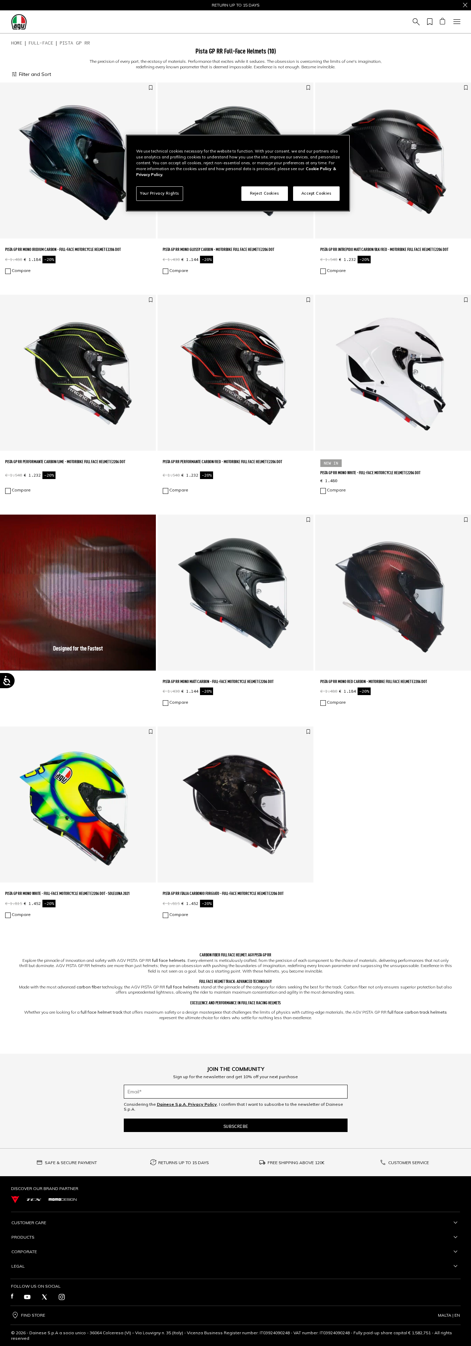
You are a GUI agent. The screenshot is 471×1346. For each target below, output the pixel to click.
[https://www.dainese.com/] (15, 1199)
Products (22, 1237)
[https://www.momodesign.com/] (63, 1199)
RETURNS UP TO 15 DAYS (183, 1162)
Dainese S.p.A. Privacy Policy (187, 1104)
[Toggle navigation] (456, 22)
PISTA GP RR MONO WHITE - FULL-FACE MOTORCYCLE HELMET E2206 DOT (370, 472)
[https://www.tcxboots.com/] (34, 1199)
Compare (21, 271)
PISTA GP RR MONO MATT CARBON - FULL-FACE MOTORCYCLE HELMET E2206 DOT (218, 681)
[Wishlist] (428, 22)
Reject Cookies (264, 193)
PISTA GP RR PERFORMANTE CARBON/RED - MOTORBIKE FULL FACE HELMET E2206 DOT (222, 461)
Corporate (24, 1251)
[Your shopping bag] (442, 22)
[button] (78, 593)
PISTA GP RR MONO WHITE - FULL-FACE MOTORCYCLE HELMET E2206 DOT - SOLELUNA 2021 (67, 893)
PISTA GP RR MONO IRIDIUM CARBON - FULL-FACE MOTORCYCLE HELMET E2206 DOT (63, 249)
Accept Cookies (316, 193)
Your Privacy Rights (159, 193)
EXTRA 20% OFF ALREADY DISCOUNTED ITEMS (236, 5)
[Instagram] (61, 1297)
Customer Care (28, 1222)
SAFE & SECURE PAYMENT (71, 1162)
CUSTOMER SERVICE (408, 1162)
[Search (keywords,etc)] (415, 22)
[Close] (465, 5)
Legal (18, 1266)
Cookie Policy (318, 168)
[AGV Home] (19, 22)
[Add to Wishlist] (150, 87)
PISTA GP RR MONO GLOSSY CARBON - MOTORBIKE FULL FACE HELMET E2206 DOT (218, 249)
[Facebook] (12, 1297)
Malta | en (449, 1315)
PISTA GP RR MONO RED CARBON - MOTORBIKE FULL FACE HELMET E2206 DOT (373, 681)
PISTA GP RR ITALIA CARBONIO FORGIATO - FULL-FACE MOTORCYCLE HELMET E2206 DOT (223, 893)
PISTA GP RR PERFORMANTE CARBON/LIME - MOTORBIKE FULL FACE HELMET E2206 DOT (65, 461)
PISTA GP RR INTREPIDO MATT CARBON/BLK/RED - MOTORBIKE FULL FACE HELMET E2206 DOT (384, 249)
